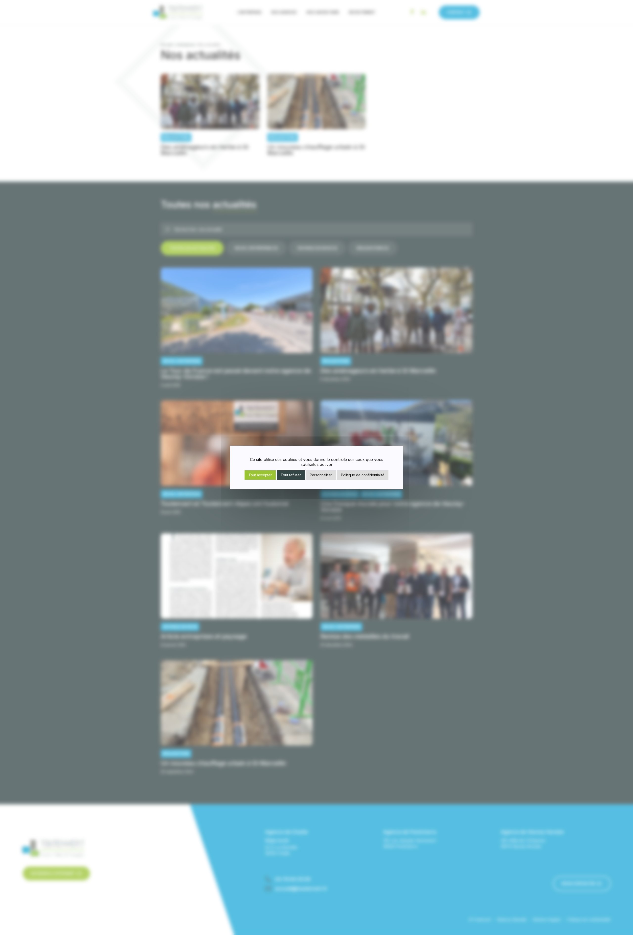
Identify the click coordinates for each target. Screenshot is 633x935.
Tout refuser (291, 475)
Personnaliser (321, 475)
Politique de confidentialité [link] (362, 475)
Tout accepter (260, 475)
